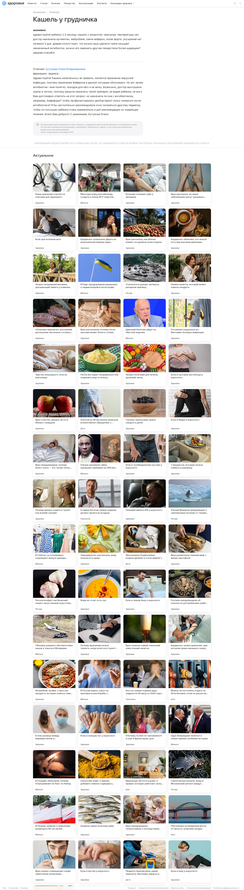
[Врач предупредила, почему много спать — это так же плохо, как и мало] (54, 455)
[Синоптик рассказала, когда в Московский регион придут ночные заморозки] (190, 771)
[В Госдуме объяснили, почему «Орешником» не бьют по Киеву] (54, 771)
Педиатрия (54, 12)
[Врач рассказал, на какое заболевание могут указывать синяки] (190, 184)
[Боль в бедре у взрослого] (190, 410)
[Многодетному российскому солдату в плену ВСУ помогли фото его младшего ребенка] (99, 184)
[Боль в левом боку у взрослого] (144, 591)
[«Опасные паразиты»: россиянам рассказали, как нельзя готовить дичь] (54, 320)
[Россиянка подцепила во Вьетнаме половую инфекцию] (190, 320)
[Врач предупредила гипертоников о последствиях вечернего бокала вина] (144, 816)
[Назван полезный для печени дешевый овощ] (144, 365)
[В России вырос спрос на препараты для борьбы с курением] (99, 681)
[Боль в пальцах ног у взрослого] (99, 726)
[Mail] (4, 3)
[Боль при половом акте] (54, 230)
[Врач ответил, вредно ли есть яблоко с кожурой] (54, 410)
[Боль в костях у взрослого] (99, 861)
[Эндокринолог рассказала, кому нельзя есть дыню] (99, 545)
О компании (13, 888)
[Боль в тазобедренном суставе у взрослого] (144, 455)
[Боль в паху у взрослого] (190, 861)
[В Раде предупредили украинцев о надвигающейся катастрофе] (99, 275)
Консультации (39, 12)
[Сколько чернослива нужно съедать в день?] (144, 410)
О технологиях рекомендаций (198, 888)
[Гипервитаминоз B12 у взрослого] (144, 500)
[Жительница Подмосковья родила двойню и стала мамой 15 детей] (144, 545)
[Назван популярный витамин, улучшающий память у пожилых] (54, 275)
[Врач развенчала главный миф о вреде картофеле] (190, 545)
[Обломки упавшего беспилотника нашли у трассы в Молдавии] (54, 636)
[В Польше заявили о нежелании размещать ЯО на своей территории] (54, 816)
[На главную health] (15, 3)
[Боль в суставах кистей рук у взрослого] (190, 365)
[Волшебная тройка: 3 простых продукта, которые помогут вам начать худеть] (54, 681)
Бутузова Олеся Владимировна (65, 69)
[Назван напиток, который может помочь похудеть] (190, 275)
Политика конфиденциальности (226, 888)
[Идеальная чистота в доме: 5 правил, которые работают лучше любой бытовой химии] (144, 771)
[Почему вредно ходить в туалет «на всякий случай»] (54, 500)
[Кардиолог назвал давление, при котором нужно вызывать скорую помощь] (190, 636)
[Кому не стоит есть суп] (99, 591)
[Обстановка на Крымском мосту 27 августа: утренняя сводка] (190, 816)
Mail (4, 888)
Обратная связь (177, 888)
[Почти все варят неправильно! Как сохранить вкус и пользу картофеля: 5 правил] (99, 365)
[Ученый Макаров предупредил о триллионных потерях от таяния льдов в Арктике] (190, 500)
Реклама (24, 888)
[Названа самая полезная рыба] (99, 816)
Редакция (132, 888)
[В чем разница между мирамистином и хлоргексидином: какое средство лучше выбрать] (54, 726)
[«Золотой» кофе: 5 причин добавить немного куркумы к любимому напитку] (99, 771)
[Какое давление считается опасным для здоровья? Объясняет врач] (54, 184)
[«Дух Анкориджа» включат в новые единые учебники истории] (190, 726)
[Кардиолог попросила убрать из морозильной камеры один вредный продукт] (99, 230)
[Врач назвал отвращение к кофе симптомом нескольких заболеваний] (54, 861)
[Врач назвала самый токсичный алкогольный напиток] (144, 636)
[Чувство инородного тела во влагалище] (54, 365)
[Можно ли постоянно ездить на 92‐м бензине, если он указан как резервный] (190, 681)
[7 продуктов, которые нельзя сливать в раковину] (190, 455)
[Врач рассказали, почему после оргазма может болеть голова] (99, 320)
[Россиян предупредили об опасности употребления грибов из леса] (190, 591)
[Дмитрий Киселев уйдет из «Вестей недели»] (144, 320)
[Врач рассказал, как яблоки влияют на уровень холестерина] (144, 230)
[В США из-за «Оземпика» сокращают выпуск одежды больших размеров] (54, 545)
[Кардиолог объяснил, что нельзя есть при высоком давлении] (190, 230)
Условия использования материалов (153, 888)
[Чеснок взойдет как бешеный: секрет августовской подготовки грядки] (54, 591)
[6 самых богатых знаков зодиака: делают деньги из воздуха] (99, 500)
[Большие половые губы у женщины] (144, 184)
